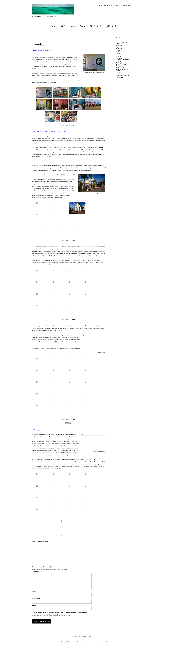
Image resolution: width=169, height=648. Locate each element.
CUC (93, 147)
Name (34, 591)
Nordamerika (96, 26)
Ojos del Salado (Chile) (123, 69)
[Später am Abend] (93, 310)
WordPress (90, 642)
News (54, 26)
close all (124, 42)
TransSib (119, 58)
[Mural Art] (60, 92)
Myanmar (119, 50)
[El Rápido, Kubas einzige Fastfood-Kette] (44, 287)
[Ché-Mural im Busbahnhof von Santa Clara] (44, 92)
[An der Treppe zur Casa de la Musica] (93, 287)
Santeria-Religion (56, 341)
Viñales (69, 436)
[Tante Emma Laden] (93, 275)
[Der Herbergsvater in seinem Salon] (60, 104)
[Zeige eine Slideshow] (68, 125)
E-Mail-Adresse (36, 598)
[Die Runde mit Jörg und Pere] (44, 299)
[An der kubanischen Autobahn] (93, 104)
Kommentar (35, 571)
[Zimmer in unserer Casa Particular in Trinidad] (77, 92)
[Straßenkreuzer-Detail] (60, 275)
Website (34, 605)
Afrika (63, 26)
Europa (83, 26)
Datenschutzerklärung (104, 5)
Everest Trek (120, 67)
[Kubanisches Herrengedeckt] (77, 299)
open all (118, 42)
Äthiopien (119, 45)
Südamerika (112, 26)
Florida (118, 66)
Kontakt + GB (126, 5)
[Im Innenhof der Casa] (93, 92)
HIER (34, 541)
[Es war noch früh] (60, 299)
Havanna (119, 56)
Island (118, 70)
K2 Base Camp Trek (122, 59)
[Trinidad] (44, 275)
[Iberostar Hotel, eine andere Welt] (60, 287)
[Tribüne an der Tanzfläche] (93, 299)
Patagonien (119, 61)
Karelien (118, 47)
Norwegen (119, 63)
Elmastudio (104, 642)
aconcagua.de (37, 16)
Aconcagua (119, 48)
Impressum (117, 5)
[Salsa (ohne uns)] (44, 310)
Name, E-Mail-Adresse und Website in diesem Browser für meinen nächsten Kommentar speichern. (61, 612)
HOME (118, 44)
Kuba (118, 52)
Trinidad (118, 53)
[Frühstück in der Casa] (77, 104)
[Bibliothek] (77, 275)
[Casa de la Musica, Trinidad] (60, 310)
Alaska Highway (121, 64)
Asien (73, 26)
